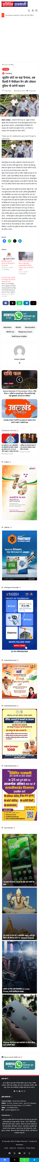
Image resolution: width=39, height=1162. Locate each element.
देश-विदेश (11, 65)
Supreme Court (25, 332)
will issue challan (20, 336)
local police (30, 327)
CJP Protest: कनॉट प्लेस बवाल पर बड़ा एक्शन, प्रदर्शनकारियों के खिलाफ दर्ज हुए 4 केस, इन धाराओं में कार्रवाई (26, 265)
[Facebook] (14, 1091)
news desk (8, 91)
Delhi (19, 327)
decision (8, 327)
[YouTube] (19, 1091)
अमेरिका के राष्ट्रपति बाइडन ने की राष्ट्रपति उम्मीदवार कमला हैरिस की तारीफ (28, 447)
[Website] (19, 363)
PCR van (10, 332)
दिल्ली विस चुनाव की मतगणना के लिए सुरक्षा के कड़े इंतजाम (8, 263)
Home (5, 65)
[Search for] (33, 10)
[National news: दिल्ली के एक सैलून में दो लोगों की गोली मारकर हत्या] (10, 286)
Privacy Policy (30, 1148)
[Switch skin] (29, 10)
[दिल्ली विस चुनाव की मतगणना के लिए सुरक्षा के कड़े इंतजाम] (9, 256)
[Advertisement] (19, 40)
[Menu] (36, 10)
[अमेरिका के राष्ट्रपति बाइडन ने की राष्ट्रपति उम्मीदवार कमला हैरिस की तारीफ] (28, 438)
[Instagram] (22, 1091)
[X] (17, 1091)
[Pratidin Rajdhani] (15, 4)
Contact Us (21, 1148)
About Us (13, 1148)
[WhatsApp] (24, 1091)
